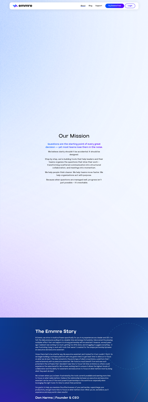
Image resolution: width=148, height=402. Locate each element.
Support (98, 6)
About (83, 6)
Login (130, 6)
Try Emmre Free (114, 6)
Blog (90, 6)
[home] (22, 5)
